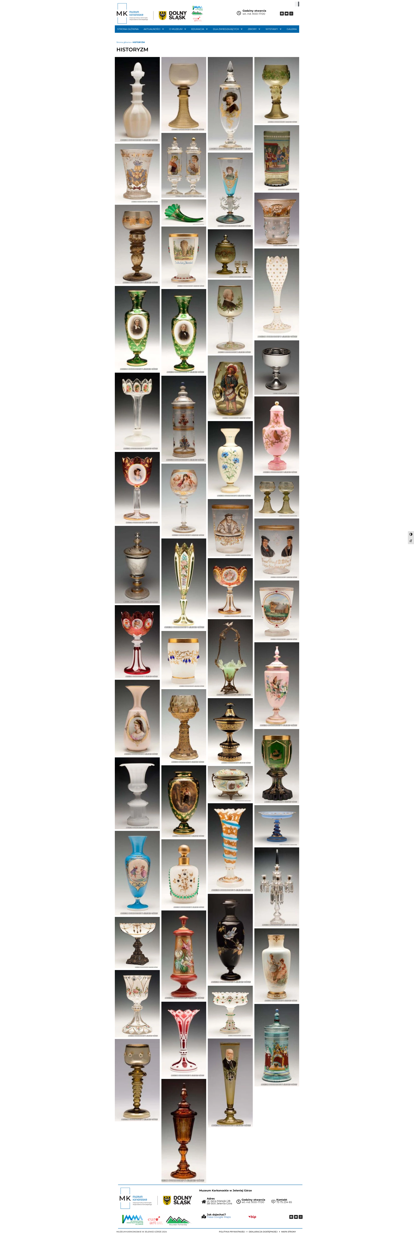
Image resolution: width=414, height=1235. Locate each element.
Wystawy (272, 29)
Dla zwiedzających (226, 29)
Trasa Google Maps (219, 1217)
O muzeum (175, 29)
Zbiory (252, 29)
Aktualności (152, 29)
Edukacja (197, 29)
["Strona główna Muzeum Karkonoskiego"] (156, 1198)
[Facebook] (282, 14)
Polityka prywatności (232, 1231)
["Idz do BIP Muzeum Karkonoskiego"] (252, 1217)
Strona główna (128, 29)
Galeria (292, 29)
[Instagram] (291, 14)
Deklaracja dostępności (263, 1231)
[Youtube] (287, 14)
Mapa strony (288, 1231)
